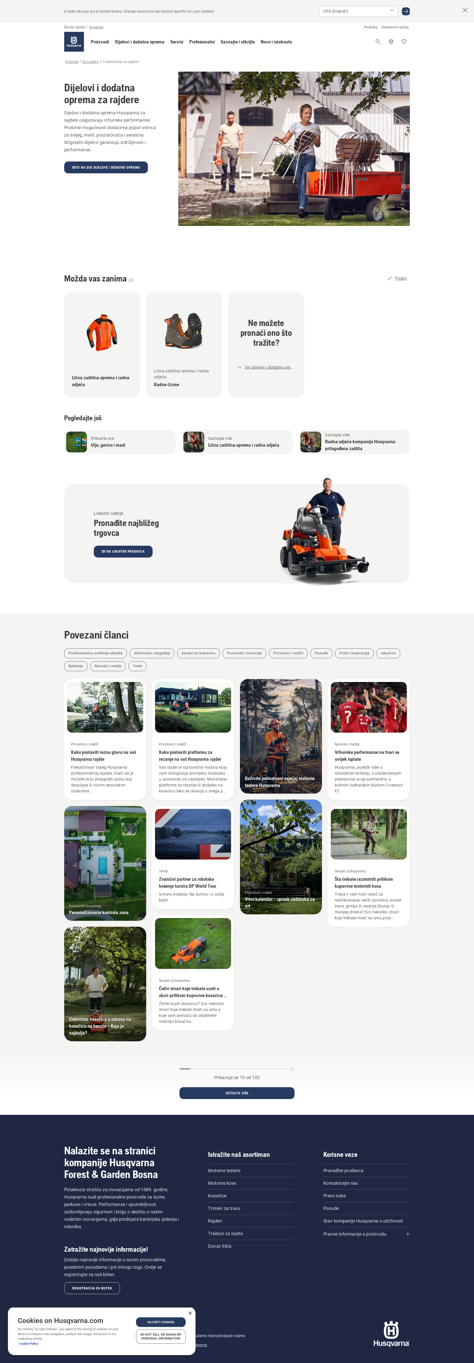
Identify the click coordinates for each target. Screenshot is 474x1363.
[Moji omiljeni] (404, 42)
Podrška (371, 27)
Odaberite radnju (395, 27)
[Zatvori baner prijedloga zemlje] (465, 10)
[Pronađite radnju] (391, 42)
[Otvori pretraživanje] (378, 42)
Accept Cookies (160, 1322)
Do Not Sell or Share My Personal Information (160, 1336)
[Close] (190, 1313)
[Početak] (74, 42)
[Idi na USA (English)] (406, 11)
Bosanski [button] (96, 27)
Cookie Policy (28, 1343)
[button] (100, 42)
